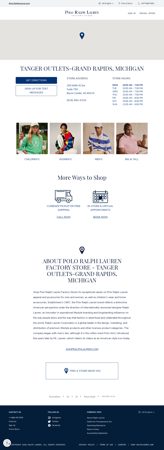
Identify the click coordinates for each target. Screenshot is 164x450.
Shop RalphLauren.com (19, 3)
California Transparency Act (99, 422)
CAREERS (122, 445)
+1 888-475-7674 (16, 418)
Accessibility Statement (97, 433)
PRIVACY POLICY (87, 445)
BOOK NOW (100, 217)
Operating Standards (96, 426)
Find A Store (126, 3)
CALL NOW (64, 217)
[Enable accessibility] (7, 443)
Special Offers (147, 13)
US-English (106, 3)
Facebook (56, 425)
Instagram (56, 418)
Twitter (55, 422)
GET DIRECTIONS (36, 80)
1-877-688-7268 (147, 3)
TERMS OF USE (106, 445)
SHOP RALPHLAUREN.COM (142, 445)
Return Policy (93, 429)
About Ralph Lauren (96, 418)
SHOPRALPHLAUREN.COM (82, 349)
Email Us (12, 422)
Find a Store (14, 429)
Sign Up (132, 13)
